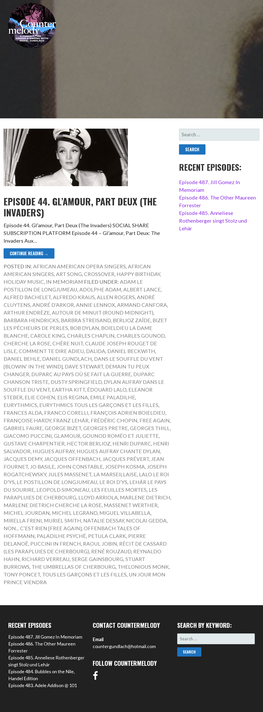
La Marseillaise (115, 474)
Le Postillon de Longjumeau (57, 482)
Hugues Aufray (53, 451)
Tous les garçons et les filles (84, 574)
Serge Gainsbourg (97, 559)
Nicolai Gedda (146, 520)
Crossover (99, 274)
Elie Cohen (40, 397)
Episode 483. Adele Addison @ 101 (42, 685)
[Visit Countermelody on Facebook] (95, 677)
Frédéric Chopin (114, 420)
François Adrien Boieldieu (127, 413)
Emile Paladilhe (112, 397)
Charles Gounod (141, 336)
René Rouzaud (111, 551)
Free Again (154, 420)
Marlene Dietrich (145, 497)
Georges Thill (150, 428)
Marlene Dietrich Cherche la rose (53, 505)
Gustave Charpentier (34, 443)
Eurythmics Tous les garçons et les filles (98, 405)
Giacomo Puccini (28, 436)
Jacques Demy (23, 459)
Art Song (69, 274)
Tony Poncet (22, 574)
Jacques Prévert (125, 459)
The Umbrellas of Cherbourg (74, 567)
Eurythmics (20, 405)
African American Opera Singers (79, 266)
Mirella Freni (23, 520)
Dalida (95, 351)
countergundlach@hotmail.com (124, 646)
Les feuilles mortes (119, 490)
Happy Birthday (138, 274)
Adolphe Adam (100, 289)
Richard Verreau (46, 559)
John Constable (80, 466)
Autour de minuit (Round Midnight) (102, 312)
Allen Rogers (116, 297)
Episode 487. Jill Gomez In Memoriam (45, 637)
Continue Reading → (29, 253)
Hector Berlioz (88, 443)
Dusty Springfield (76, 382)
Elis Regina (72, 397)
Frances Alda (23, 413)
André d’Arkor (53, 305)
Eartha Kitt (68, 389)
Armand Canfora (142, 305)
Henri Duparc (131, 443)
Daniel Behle (22, 359)
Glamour (67, 436)
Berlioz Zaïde (132, 320)
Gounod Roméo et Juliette (120, 436)
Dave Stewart (84, 366)
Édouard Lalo (106, 389)
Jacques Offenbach (72, 459)
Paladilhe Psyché (61, 536)
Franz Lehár (71, 420)
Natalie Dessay (103, 520)
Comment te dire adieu (51, 351)
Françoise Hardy (27, 420)
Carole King (47, 336)
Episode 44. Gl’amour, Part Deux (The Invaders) (80, 206)
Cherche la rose (27, 343)
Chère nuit (67, 343)
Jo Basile (42, 466)
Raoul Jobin (100, 543)
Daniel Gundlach (67, 359)
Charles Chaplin (91, 336)
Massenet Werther (131, 505)
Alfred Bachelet (27, 297)
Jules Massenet (69, 474)
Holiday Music (24, 282)
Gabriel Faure (23, 428)
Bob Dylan (84, 328)
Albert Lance (142, 289)
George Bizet (63, 428)
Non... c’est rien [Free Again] (43, 528)
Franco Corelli (66, 413)
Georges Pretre (105, 428)
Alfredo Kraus (74, 297)
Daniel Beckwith (131, 351)
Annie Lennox (95, 305)
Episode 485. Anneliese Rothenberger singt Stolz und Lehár (213, 220)
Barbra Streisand (86, 320)
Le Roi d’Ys (113, 482)
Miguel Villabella (125, 513)
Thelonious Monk (143, 567)
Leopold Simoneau (62, 490)
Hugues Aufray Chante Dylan (118, 451)
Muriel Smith (62, 520)
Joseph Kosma (125, 466)
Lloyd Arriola (98, 497)
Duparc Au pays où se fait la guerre (81, 374)
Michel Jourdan (27, 513)
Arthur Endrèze (27, 312)
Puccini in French (55, 543)
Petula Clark (107, 536)
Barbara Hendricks (31, 320)
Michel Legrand (74, 513)
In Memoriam (64, 282)
